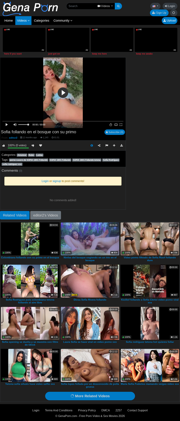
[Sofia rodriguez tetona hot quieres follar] (150, 322)
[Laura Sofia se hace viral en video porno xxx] (90, 322)
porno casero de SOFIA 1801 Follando (28, 160)
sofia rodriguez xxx (12, 164)
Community (61, 20)
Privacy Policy (87, 410)
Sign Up (160, 12)
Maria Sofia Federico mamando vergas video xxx (150, 383)
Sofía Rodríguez (111, 160)
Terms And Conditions (58, 410)
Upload (171, 20)
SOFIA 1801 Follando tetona (87, 160)
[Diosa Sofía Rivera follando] (90, 280)
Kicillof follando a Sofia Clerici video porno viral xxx (150, 301)
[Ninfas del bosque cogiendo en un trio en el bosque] (90, 238)
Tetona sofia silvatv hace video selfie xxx (30, 383)
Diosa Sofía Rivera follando (90, 299)
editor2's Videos (45, 215)
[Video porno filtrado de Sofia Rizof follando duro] (150, 238)
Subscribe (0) (115, 132)
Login (171, 6)
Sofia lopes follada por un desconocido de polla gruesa (90, 385)
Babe (31, 155)
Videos (22, 20)
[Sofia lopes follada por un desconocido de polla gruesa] (90, 365)
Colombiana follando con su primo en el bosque (30, 257)
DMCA (105, 410)
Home (8, 20)
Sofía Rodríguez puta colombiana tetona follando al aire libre (30, 301)
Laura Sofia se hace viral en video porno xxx (90, 341)
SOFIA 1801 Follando (60, 160)
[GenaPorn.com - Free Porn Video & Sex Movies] (30, 8)
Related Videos (15, 215)
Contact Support (137, 410)
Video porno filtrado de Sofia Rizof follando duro (150, 259)
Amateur (22, 155)
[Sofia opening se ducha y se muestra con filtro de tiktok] (30, 322)
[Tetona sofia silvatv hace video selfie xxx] (30, 365)
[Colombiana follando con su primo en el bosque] (30, 238)
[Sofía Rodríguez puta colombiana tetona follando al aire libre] (30, 280)
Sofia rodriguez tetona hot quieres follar (150, 341)
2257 (118, 410)
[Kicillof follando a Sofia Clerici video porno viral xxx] (149, 280)
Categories (41, 20)
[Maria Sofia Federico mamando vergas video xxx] (150, 365)
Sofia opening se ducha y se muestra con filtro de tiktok (30, 343)
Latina (39, 155)
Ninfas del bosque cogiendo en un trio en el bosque (90, 259)
